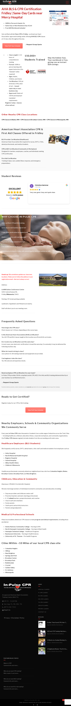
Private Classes (43, 608)
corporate (29, 387)
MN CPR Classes (43, 599)
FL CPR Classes (43, 592)
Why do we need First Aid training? (14, 686)
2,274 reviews (18, 195)
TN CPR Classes (43, 602)
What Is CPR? (8, 663)
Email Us (7, 610)
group (44, 387)
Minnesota (10, 294)
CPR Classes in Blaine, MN (10, 119)
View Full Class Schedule (12, 46)
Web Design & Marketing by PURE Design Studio (35, 702)
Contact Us (42, 612)
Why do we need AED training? (12, 679)
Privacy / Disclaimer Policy (14, 618)
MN (29, 232)
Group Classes (43, 605)
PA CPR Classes (43, 595)
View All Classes (43, 589)
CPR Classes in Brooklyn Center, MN (33, 119)
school (11, 498)
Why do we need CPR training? (12, 671)
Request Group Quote (34, 44)
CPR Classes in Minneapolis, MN (58, 119)
